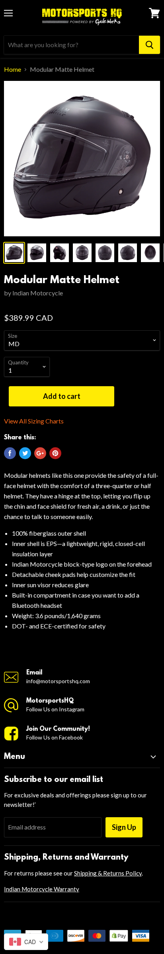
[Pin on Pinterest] (55, 453)
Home (12, 69)
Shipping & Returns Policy (108, 873)
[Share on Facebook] (10, 453)
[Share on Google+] (40, 453)
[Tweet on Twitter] (25, 453)
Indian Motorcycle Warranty (41, 889)
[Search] (149, 45)
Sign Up (124, 827)
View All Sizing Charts (34, 421)
